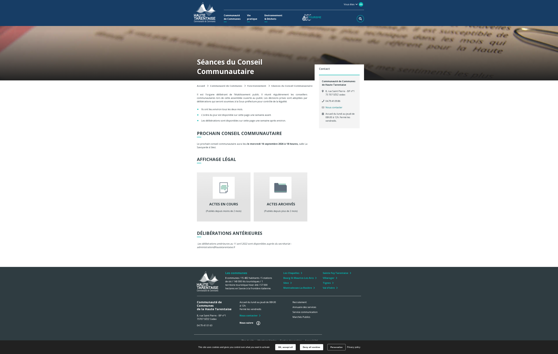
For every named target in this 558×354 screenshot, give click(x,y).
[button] (233, 17)
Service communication (305, 312)
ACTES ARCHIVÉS (280, 204)
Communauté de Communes (226, 85)
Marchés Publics (301, 317)
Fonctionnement (256, 85)
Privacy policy (353, 347)
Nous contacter (334, 107)
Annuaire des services (304, 307)
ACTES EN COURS (223, 204)
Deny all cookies (311, 347)
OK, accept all (285, 347)
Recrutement (300, 302)
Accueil (201, 85)
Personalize (336, 347)
